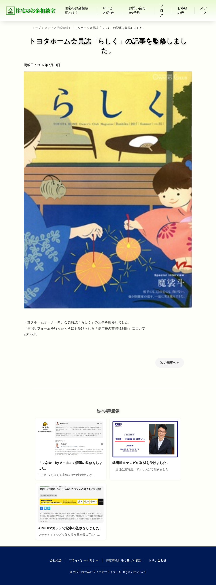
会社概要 (56, 560)
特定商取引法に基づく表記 (123, 560)
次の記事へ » (169, 363)
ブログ (161, 10)
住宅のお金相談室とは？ (76, 10)
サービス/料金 (108, 10)
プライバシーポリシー (84, 560)
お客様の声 (182, 10)
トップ (36, 27)
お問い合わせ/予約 (137, 10)
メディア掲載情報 (56, 27)
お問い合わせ (157, 560)
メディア (203, 10)
